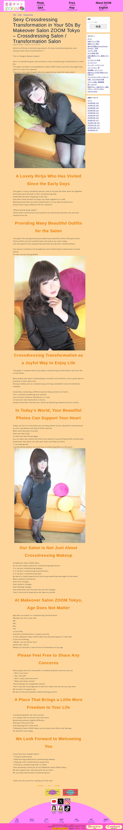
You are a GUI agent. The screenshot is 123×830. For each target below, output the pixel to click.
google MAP (91, 820)
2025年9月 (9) (93, 130)
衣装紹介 (61, 820)
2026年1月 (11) (93, 120)
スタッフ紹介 (61, 822)
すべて (90, 39)
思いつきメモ (92, 85)
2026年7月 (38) (93, 105)
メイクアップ (92, 63)
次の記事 (57, 786)
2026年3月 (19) (93, 115)
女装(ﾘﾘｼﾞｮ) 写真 (93, 41)
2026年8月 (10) (93, 103)
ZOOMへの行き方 (91, 822)
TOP (14, 15)
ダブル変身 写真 (93, 53)
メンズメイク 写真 (94, 60)
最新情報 (17, 820)
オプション (46, 822)
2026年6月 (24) (93, 108)
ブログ (20, 15)
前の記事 (40, 786)
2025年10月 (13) (94, 128)
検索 (98, 26)
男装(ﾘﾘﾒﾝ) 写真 (93, 44)
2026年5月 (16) (93, 111)
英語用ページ (106, 820)
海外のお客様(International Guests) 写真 (98, 47)
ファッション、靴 (94, 68)
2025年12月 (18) (94, 123)
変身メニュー (46, 820)
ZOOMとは (17, 822)
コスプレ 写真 (92, 51)
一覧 (48, 786)
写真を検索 (31, 820)
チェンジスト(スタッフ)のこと (98, 77)
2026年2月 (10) (93, 118)
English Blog (28, 15)
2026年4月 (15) (93, 113)
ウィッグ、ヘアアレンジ (96, 65)
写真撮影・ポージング (95, 70)
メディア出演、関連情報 (96, 82)
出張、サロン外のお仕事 (96, 79)
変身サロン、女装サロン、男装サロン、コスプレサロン (98, 88)
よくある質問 (76, 820)
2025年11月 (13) (94, 125)
